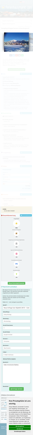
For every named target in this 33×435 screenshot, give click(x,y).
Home (2, 426)
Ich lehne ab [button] (20, 428)
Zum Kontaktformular (26, 215)
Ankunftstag (6, 311)
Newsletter (6, 386)
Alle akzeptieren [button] (20, 426)
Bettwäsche (4, 409)
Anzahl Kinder (6, 332)
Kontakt (3, 428)
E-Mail (4, 352)
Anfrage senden (17, 389)
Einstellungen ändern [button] (19, 431)
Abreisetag (6, 318)
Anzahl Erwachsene (8, 325)
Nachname (6, 345)
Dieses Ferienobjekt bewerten (16, 283)
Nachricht (5, 362)
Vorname (5, 338)
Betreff (5, 305)
